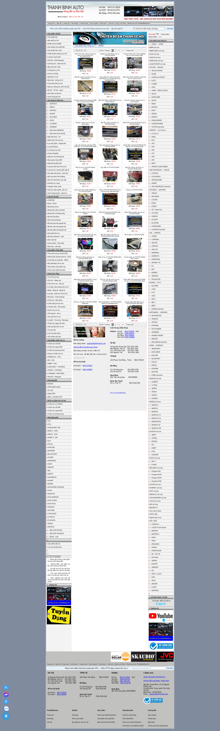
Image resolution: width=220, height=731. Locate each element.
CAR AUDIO (52, 514)
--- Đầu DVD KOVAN (55, 530)
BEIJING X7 (154, 508)
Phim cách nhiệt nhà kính (56, 270)
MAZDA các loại (155, 402)
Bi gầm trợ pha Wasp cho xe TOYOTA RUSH (109, 54)
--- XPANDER (154, 332)
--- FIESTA (153, 365)
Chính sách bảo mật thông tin (154, 677)
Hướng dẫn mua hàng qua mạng (86, 347)
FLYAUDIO (51, 520)
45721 (113, 94)
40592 (89, 206)
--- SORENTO (154, 256)
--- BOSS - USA (53, 537)
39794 (138, 206)
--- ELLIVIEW (52, 117)
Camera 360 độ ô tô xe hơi (57, 167)
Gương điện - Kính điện (56, 243)
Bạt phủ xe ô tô (53, 77)
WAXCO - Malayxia (54, 377)
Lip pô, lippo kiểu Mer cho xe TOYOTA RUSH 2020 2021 (134, 302)
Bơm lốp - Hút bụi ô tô (55, 80)
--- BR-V (152, 302)
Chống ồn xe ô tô (54, 70)
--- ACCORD (154, 286)
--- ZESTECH (52, 104)
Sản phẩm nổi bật (54, 34)
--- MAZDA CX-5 (155, 415)
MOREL (50, 484)
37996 (89, 296)
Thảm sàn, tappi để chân (56, 323)
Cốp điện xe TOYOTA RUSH (110, 167)
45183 (138, 116)
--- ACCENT (154, 220)
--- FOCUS (153, 362)
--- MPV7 (153, 163)
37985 (113, 296)
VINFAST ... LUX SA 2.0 (158, 130)
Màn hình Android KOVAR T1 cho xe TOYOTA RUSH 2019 (85, 280)
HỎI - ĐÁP (153, 521)
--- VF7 (152, 153)
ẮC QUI (50, 390)
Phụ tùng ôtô (52, 380)
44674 (138, 139)
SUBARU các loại (156, 488)
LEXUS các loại (155, 57)
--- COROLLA (154, 524)
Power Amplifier (53, 153)
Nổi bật (74, 710)
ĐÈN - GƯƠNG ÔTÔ (55, 397)
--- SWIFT (153, 448)
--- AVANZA (153, 107)
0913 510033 (87, 366)
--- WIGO (153, 104)
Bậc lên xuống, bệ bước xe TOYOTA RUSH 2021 (85, 257)
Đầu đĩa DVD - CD (54, 137)
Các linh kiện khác (54, 333)
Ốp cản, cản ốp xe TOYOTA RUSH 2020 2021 (85, 302)
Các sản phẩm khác (55, 547)
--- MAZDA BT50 (155, 421)
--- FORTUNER (155, 97)
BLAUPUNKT (52, 454)
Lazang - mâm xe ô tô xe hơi (57, 294)
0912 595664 (129, 335)
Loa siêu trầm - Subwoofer (57, 143)
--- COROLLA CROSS (157, 77)
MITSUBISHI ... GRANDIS (158, 312)
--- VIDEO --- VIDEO (156, 44)
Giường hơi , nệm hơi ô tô (57, 64)
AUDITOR (51, 447)
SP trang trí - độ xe (54, 313)
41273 (89, 184)
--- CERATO (154, 246)
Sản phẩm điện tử (54, 544)
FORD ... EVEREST (156, 345)
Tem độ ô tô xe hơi (54, 317)
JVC (49, 421)
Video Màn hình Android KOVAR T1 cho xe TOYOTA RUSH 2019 (134, 280)
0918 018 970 (125, 679)
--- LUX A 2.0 (154, 133)
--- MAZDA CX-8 (155, 418)
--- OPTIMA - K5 (155, 263)
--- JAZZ (152, 296)
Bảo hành (103, 23)
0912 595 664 (125, 681)
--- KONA (153, 203)
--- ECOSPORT (155, 359)
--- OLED (51, 120)
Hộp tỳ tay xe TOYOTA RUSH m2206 (85, 168)
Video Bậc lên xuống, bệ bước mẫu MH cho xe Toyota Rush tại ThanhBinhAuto (109, 78)
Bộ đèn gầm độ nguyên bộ (57, 230)
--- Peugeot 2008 (155, 474)
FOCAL (50, 444)
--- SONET (153, 236)
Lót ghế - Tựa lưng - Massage (58, 320)
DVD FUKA (52, 504)
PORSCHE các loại (156, 61)
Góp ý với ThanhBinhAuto (118, 392)
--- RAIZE (153, 74)
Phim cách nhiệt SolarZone (106, 715)
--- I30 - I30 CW (155, 554)
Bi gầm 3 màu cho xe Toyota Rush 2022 (85, 123)
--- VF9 (152, 160)
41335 (138, 161)
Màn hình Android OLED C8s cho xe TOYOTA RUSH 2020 (85, 235)
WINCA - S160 (53, 431)
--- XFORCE (154, 319)
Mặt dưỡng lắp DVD (55, 163)
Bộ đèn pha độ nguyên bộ (57, 223)
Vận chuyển (94, 23)
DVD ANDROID (53, 497)
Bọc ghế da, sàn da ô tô (80, 722)
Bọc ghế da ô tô (53, 40)
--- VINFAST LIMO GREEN (159, 167)
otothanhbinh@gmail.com (158, 694)
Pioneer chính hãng (129, 715)
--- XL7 (152, 445)
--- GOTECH (52, 110)
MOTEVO (51, 527)
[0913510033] (6, 687)
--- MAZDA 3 (154, 405)
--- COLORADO (155, 176)
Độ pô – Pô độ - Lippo (55, 90)
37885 (89, 318)
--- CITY (152, 292)
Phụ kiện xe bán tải (54, 93)
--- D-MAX (153, 465)
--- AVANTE (153, 564)
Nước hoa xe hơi (54, 310)
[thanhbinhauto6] (161, 604)
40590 (113, 206)
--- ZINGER (153, 584)
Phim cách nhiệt (77, 719)
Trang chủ (51, 23)
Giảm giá (67, 23)
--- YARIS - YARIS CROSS (159, 90)
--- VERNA (153, 561)
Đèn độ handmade (54, 220)
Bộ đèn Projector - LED (56, 236)
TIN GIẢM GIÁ (52, 37)
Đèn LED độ (52, 240)
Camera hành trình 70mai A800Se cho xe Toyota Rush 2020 (134, 54)
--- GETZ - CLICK (155, 574)
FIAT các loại (154, 491)
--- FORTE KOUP (155, 551)
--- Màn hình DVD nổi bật (56, 133)
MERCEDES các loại (157, 51)
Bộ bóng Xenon (53, 207)
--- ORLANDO (154, 544)
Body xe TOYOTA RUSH (134, 190)
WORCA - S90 (53, 437)
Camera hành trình (54, 57)
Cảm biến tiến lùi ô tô (55, 83)
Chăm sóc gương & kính (56, 350)
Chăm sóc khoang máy (56, 414)
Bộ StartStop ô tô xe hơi (56, 263)
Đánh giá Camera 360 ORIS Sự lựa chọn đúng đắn (58, 560)
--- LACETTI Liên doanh (158, 527)
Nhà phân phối (53, 417)
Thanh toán (84, 23)
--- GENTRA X (154, 534)
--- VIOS (152, 87)
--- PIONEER (52, 127)
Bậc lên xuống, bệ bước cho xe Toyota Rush (85, 77)
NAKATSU (51, 494)
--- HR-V (152, 299)
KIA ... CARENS (155, 233)
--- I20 (152, 570)
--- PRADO (153, 117)
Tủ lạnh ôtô (52, 330)
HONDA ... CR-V (155, 282)
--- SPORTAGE (155, 259)
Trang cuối (130, 50)
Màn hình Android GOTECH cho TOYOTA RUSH (110, 213)
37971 (138, 296)
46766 (113, 70)
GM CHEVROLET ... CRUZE (159, 170)
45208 (113, 116)
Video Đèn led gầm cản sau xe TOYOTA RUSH (134, 213)
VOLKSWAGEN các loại (158, 498)
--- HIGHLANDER (156, 120)
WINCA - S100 (53, 434)
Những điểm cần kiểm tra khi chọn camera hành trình (58, 565)
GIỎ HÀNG (152, 34)
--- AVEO (153, 537)
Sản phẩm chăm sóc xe (56, 340)
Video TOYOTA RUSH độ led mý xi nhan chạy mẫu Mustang (110, 190)
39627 (113, 228)
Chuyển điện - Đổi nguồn (56, 307)
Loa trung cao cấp (54, 150)
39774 (89, 228)
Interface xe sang (54, 183)
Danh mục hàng (53, 274)
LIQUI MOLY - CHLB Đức (56, 367)
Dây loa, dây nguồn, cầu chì (57, 190)
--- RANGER (154, 369)
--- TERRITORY (155, 349)
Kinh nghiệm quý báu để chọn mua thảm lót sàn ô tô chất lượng (58, 579)
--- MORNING (154, 253)
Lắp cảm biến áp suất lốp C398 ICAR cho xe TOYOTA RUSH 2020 (85, 145)
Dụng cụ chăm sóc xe (55, 353)
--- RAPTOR (154, 372)
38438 (89, 251)
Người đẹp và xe (155, 517)
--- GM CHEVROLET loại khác (160, 186)
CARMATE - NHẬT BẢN (56, 373)
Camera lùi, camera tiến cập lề (58, 170)
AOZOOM (51, 200)
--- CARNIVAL (154, 239)
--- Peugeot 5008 (155, 481)
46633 (138, 70)
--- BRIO (152, 306)
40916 (113, 184)
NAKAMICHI (52, 477)
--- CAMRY (153, 84)
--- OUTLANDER (155, 329)
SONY (50, 464)
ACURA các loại (155, 484)
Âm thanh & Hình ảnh (55, 100)
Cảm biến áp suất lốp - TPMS (58, 260)
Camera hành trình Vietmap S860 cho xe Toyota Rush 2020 (85, 101)
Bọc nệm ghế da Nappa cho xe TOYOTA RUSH (110, 145)
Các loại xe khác (155, 511)
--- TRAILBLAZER (156, 180)
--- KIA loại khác (155, 279)
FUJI (49, 424)
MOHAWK (51, 451)
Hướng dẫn (152, 710)
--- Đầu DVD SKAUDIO (56, 533)
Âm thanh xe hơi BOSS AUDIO (133, 726)
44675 (113, 139)
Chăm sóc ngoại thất (55, 347)
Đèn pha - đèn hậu (54, 246)
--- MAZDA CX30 (155, 428)
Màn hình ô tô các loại (55, 140)
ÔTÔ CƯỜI (153, 514)
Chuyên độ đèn (53, 197)
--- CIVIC (153, 289)
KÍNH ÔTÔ (51, 394)
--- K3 (152, 266)
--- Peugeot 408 (155, 471)
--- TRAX (153, 541)
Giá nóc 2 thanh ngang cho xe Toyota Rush (134, 101)
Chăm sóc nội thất (54, 344)
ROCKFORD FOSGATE (56, 487)
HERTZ (50, 474)
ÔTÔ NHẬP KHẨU (54, 387)
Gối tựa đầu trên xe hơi (56, 327)
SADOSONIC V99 (54, 427)
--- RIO (152, 269)
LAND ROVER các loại (158, 64)
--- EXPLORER (155, 352)
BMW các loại (154, 47)
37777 (113, 318)
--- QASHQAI (154, 590)
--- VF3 (152, 143)
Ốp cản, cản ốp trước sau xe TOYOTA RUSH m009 (109, 280)
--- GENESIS (154, 567)
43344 (113, 161)
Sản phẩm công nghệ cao (57, 267)
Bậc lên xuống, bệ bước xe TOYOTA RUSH (110, 123)
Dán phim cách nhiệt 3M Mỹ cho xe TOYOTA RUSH (85, 190)
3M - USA (51, 360)
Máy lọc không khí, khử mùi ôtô (58, 87)
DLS (49, 441)
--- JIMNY (153, 435)
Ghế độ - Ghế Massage (56, 60)
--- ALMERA (154, 382)
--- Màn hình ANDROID (56, 130)
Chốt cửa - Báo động (55, 300)
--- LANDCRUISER (156, 124)
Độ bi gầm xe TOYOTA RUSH (134, 234)
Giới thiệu (75, 23)
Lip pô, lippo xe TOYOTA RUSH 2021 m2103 (134, 257)
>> (123, 50)
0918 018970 (129, 333)
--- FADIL (153, 137)
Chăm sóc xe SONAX (55, 404)
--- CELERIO (154, 455)
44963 (89, 139)
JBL (49, 471)
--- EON (152, 577)
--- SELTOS (153, 243)
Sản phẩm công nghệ (55, 250)
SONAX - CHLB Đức (55, 370)
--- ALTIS (153, 80)
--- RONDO (153, 273)
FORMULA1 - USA (54, 357)
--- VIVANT (153, 547)
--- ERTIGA (153, 441)
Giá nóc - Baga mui (54, 280)
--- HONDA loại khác (157, 309)
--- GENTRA (154, 531)
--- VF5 (152, 147)
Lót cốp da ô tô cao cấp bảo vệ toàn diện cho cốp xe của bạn (58, 569)
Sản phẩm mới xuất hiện (56, 47)
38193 (138, 273)
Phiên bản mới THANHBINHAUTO (139, 23)
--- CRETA (153, 206)
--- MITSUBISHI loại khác (158, 342)
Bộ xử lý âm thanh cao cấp (57, 180)
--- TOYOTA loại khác (157, 127)
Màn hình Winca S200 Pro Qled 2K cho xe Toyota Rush (134, 77)
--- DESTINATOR (155, 316)
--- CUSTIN (153, 200)
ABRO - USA (52, 363)
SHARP (50, 480)
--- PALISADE (154, 196)
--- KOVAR (51, 114)
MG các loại (154, 504)
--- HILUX (153, 94)
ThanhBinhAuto (52, 710)
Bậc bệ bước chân (54, 67)
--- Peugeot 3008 (155, 478)
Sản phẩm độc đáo (54, 337)
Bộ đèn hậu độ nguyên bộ (57, 227)
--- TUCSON (154, 213)
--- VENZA (153, 114)
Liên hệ (111, 23)
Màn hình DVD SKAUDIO (106, 722)
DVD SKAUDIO (128, 719)
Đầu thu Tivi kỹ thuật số (56, 157)
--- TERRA (153, 388)
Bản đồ (59, 23)
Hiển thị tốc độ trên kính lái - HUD (59, 257)
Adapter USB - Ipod (54, 186)
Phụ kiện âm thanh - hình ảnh (58, 173)
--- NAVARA (154, 398)
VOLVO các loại (155, 501)
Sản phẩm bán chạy (55, 50)
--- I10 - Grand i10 (156, 210)
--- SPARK (153, 183)
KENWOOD (52, 461)
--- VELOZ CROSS (156, 71)
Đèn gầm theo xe (54, 233)
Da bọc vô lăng (53, 73)
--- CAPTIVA (154, 173)
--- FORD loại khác (156, 375)
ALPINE (50, 457)
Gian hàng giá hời (54, 97)
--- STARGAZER (155, 226)
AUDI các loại (154, 54)
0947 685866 (130, 337)
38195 (89, 273)
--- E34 (152, 140)
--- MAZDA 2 (154, 408)
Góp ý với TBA (121, 23)
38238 (113, 251)
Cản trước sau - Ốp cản (56, 284)
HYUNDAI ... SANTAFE (158, 190)
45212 (89, 116)
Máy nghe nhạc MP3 (55, 160)
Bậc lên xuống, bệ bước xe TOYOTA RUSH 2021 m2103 (110, 235)
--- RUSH (100, 46)
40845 (138, 184)
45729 (89, 93)
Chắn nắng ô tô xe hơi (55, 303)
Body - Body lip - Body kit (56, 290)
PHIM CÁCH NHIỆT (54, 44)
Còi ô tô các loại (53, 277)
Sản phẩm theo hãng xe (84, 46)
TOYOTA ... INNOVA (156, 67)
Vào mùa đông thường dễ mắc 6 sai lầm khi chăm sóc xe (58, 574)
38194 (113, 273)
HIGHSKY (51, 507)
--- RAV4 (153, 110)
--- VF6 (152, 150)
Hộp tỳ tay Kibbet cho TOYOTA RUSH (85, 213)
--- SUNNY (153, 395)
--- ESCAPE (154, 355)
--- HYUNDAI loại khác (157, 229)
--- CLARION (52, 124)
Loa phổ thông (53, 147)
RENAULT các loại (156, 494)
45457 (138, 93)
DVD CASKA (52, 500)
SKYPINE (51, 510)
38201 (138, 251)
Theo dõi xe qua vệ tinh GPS (58, 253)
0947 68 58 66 (125, 683)
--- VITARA (153, 438)
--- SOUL (153, 580)
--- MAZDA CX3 (155, 425)
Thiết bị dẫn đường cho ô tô (57, 54)
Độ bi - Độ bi (52, 203)
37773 (138, 318)
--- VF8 (152, 157)
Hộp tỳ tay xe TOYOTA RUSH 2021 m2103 (109, 257)
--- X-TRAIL (153, 385)
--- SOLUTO (154, 249)
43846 (89, 161)
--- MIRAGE (154, 339)
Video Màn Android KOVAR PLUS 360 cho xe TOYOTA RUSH (134, 145)
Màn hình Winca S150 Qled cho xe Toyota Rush (110, 101)
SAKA (50, 490)
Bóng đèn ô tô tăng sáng (56, 213)
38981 (138, 228)
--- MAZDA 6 (154, 412)
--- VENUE (153, 193)
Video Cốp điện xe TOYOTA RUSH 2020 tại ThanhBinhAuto (109, 302)
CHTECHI (51, 517)
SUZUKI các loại (155, 431)
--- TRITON (153, 322)
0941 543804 (87, 370)
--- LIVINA (153, 587)
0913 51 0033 (125, 677)
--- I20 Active (154, 557)
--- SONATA (154, 216)
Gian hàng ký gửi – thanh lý (57, 193)
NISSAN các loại (155, 378)
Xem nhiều (101, 710)
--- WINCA (51, 107)
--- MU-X (153, 461)
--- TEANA (153, 392)
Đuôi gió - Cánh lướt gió (56, 297)
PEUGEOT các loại (156, 468)
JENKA (50, 523)
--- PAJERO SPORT (156, 335)
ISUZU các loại (155, 458)
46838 (89, 71)
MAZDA (50, 384)
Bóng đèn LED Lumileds (56, 210)
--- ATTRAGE (154, 325)
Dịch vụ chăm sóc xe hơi (57, 400)
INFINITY (51, 467)
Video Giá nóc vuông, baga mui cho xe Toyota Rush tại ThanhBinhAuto (85, 55)
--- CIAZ (152, 451)
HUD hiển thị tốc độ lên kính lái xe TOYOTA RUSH (134, 123)
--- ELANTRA (154, 223)
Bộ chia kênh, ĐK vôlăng (56, 176)
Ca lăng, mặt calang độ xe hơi (58, 287)
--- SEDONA (154, 276)
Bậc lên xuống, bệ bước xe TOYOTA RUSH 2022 (134, 168)
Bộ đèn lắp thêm (53, 217)
